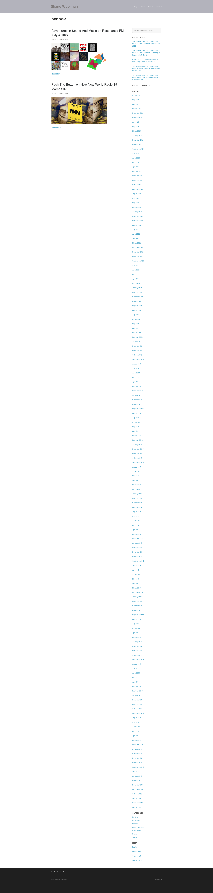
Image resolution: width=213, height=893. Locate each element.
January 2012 (137, 749)
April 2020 (135, 328)
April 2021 (135, 279)
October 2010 (137, 780)
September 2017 (138, 462)
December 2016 (138, 498)
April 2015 (135, 583)
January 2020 (137, 341)
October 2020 (137, 301)
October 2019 (137, 355)
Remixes (135, 834)
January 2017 (137, 494)
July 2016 (135, 516)
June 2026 (136, 95)
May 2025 (135, 126)
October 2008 (137, 794)
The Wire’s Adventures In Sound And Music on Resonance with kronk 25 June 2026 (146, 43)
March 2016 (136, 534)
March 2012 (136, 740)
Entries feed (136, 851)
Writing (134, 837)
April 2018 (135, 431)
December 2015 (138, 547)
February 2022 (137, 247)
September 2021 (138, 261)
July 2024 (135, 153)
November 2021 (138, 256)
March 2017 (136, 485)
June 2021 (136, 270)
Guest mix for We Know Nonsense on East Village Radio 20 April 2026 (145, 60)
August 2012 (136, 718)
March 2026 (136, 108)
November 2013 (138, 650)
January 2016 (137, 543)
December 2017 (138, 449)
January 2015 (137, 597)
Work (143, 7)
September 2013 (138, 659)
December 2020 (138, 292)
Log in (134, 847)
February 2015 (137, 592)
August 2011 (136, 771)
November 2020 (138, 297)
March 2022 (136, 243)
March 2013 (136, 686)
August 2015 (136, 565)
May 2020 (135, 323)
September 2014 (138, 615)
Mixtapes (135, 824)
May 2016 (135, 525)
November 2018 (138, 400)
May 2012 (135, 731)
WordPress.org (137, 860)
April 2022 (135, 238)
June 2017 (136, 471)
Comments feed (137, 856)
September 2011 (138, 767)
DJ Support (136, 820)
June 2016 (136, 520)
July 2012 (135, 722)
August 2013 (136, 664)
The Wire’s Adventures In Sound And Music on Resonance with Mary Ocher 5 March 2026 (146, 68)
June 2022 (136, 234)
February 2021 (137, 283)
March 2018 (136, 435)
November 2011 (138, 758)
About (150, 7)
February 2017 (137, 489)
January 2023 (137, 211)
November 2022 (138, 220)
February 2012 (137, 744)
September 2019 (138, 359)
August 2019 (136, 364)
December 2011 (138, 753)
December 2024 (138, 140)
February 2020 (137, 337)
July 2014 (135, 624)
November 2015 (138, 552)
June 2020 (136, 319)
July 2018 (135, 417)
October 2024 (137, 144)
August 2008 (136, 798)
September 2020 (138, 306)
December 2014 (138, 601)
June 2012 (136, 727)
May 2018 (135, 426)
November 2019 (138, 350)
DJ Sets (135, 817)
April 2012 (135, 735)
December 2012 (138, 700)
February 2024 (137, 176)
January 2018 (137, 444)
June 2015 (136, 574)
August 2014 (136, 619)
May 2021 (135, 274)
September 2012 (138, 713)
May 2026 (135, 99)
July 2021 (135, 265)
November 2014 (138, 606)
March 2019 (136, 386)
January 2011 (137, 776)
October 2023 (137, 185)
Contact (159, 7)
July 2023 (135, 198)
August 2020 (136, 310)
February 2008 (137, 803)
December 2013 (138, 646)
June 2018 (136, 422)
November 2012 (138, 704)
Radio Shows (63, 39)
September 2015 (138, 561)
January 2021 (137, 288)
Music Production (138, 827)
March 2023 (136, 207)
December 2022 (138, 216)
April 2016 (135, 529)
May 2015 (135, 579)
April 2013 (135, 682)
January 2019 (137, 395)
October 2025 (137, 117)
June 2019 (136, 373)
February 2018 (137, 440)
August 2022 (136, 225)
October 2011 (137, 762)
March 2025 (136, 131)
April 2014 (135, 633)
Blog (135, 7)
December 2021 (138, 252)
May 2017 (135, 476)
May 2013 (135, 677)
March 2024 (136, 171)
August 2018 (136, 413)
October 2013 (137, 655)
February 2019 (137, 391)
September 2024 (138, 149)
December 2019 (138, 346)
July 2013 (135, 668)
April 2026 (135, 104)
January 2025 (137, 135)
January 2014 (137, 641)
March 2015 (136, 588)
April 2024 (135, 167)
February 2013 (137, 691)
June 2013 (136, 673)
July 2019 (135, 368)
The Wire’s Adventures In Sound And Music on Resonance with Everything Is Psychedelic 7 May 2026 (146, 52)
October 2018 (137, 404)
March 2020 (136, 332)
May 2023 (135, 203)
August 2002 (136, 807)
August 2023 (136, 194)
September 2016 (138, 507)
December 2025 (138, 113)
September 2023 (138, 189)
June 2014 (136, 628)
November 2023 (138, 180)
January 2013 (137, 695)
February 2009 (137, 789)
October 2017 (137, 458)
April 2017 (135, 480)
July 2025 (135, 122)
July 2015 (135, 570)
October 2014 (137, 610)
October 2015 (137, 556)
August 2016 (136, 512)
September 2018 (138, 408)
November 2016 (138, 503)
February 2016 (137, 538)
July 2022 (135, 229)
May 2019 (135, 377)
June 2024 (136, 158)
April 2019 (135, 382)
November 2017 (138, 453)
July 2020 (135, 314)
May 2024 (135, 162)
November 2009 (138, 785)
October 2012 (137, 709)
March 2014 (136, 637)
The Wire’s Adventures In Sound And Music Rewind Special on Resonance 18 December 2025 (146, 77)
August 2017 (136, 467)
